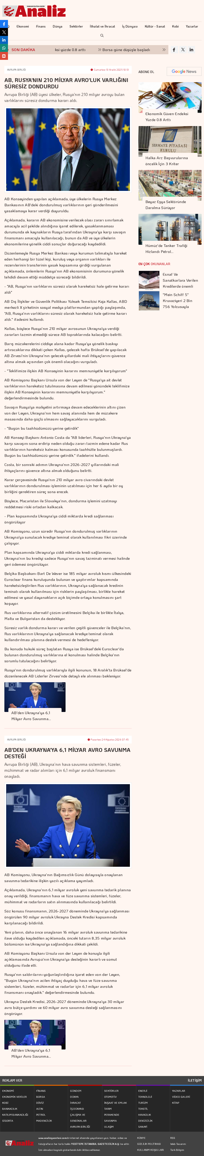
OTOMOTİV (110, 1096)
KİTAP (175, 1102)
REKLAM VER (12, 1080)
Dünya (58, 26)
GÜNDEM (75, 1090)
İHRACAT (75, 1102)
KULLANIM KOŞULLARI (150, 1149)
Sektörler (76, 26)
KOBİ (5, 1102)
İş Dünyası (130, 26)
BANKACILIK (9, 1108)
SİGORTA (7, 1120)
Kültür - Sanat (155, 26)
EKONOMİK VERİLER (14, 1096)
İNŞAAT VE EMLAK (115, 1102)
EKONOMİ (8, 1090)
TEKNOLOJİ (145, 1096)
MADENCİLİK (44, 1120)
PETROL (41, 1114)
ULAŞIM (109, 1126)
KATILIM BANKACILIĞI (15, 1114)
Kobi (175, 26)
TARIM (108, 1108)
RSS (172, 1137)
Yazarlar (192, 26)
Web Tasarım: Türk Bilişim (178, 1146)
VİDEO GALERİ (181, 1096)
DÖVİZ (40, 1102)
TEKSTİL (143, 1108)
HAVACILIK (144, 1114)
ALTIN (39, 1108)
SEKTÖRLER (111, 1090)
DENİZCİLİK (145, 1120)
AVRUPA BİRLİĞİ (16, 69)
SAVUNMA (110, 1120)
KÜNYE (141, 1137)
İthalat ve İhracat (102, 26)
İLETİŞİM (195, 1080)
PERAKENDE (112, 1114)
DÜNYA (74, 1096)
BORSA (40, 1096)
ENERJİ (142, 1090)
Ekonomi (23, 26)
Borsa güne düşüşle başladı (101, 49)
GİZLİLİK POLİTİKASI (149, 1143)
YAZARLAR (178, 1090)
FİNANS (41, 1090)
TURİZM (143, 1102)
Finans (41, 26)
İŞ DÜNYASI (77, 1108)
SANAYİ (142, 1126)
